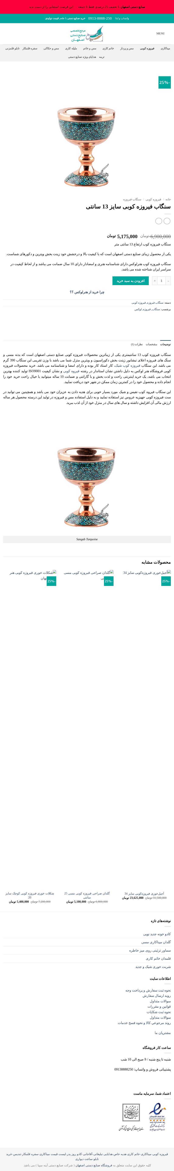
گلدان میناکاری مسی (156, 942)
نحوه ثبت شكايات (159, 1012)
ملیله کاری (71, 48)
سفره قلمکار (29, 48)
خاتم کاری (108, 48)
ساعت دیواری (84, 1159)
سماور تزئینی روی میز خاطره (150, 950)
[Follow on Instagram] (97, 1079)
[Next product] (167, 221)
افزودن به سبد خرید (131, 281)
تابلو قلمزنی (12, 48)
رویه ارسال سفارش (157, 995)
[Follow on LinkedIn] (76, 1079)
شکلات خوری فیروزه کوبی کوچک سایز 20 (30, 895)
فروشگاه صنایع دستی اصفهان (94, 1165)
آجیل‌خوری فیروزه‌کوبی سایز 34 (144, 893)
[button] (163, 33)
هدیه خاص (120, 1154)
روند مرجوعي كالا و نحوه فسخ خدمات (144, 1023)
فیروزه (147, 309)
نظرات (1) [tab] (137, 344)
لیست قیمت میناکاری (52, 1154)
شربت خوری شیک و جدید (153, 967)
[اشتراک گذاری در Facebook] (159, 318)
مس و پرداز (127, 48)
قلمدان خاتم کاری (158, 958)
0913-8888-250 (100, 18)
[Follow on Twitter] (90, 1079)
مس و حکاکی (51, 48)
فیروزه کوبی (147, 48)
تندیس (17, 1154)
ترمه (101, 56)
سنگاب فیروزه (132, 199)
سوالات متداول (160, 1001)
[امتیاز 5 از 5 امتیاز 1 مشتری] (87, 229)
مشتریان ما (163, 1033)
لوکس (138, 309)
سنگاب (156, 309)
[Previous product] (158, 221)
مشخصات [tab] (151, 344)
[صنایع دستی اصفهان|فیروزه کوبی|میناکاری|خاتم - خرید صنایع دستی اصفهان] (87, 33)
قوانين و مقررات (159, 1006)
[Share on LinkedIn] (136, 318)
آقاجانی (87, 1154)
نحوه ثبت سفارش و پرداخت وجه (148, 990)
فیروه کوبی (71, 371)
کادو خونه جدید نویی (157, 934)
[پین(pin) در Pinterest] (143, 318)
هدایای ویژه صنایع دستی (82, 56)
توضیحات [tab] (165, 344)
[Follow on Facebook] (105, 1079)
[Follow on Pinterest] (83, 1079)
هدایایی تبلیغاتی (102, 1154)
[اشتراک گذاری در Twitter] (151, 318)
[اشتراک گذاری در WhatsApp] (166, 318)
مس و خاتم (89, 48)
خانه (168, 199)
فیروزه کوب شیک (127, 365)
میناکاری (165, 48)
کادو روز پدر (74, 1154)
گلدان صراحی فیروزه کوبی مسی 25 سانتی (87, 895)
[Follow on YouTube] (69, 1081)
